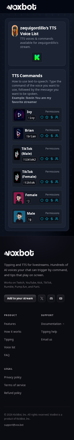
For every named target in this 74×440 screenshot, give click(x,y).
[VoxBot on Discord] (51, 298)
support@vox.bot (13, 425)
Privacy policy (12, 377)
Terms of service (15, 385)
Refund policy (12, 393)
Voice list (9, 347)
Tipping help (49, 331)
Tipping (9, 339)
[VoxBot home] (19, 252)
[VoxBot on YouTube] (60, 298)
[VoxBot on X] (41, 298)
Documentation (51, 324)
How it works (12, 331)
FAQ (7, 355)
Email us (46, 339)
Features (10, 324)
